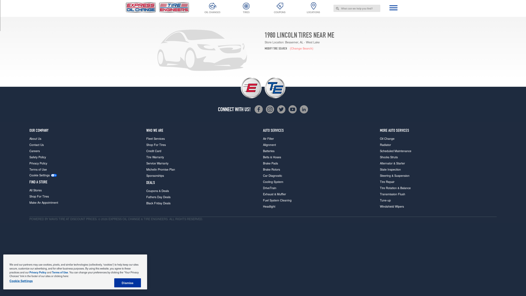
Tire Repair (387, 182)
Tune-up (385, 200)
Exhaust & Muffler (274, 194)
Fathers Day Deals (158, 197)
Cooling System (273, 182)
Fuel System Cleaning (277, 200)
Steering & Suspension (394, 175)
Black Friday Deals (158, 203)
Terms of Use (38, 169)
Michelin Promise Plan (160, 169)
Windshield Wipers (392, 206)
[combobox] (356, 8)
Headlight (269, 206)
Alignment (269, 145)
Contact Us (36, 145)
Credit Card (153, 151)
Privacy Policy (38, 163)
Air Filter (268, 138)
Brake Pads (270, 163)
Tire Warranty (155, 157)
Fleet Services (155, 138)
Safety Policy (37, 157)
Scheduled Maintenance (395, 151)
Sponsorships (155, 175)
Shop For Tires (39, 196)
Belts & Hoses (272, 157)
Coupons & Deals (157, 191)
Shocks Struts (389, 157)
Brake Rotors (271, 169)
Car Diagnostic (272, 175)
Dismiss (127, 283)
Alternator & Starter (392, 163)
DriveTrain (269, 188)
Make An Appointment (43, 202)
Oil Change (387, 138)
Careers (34, 151)
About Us (35, 138)
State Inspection (390, 169)
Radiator (385, 145)
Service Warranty (157, 163)
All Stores (35, 190)
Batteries (269, 151)
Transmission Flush (392, 194)
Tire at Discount (72, 219)
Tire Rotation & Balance (395, 188)
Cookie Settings (39, 175)
